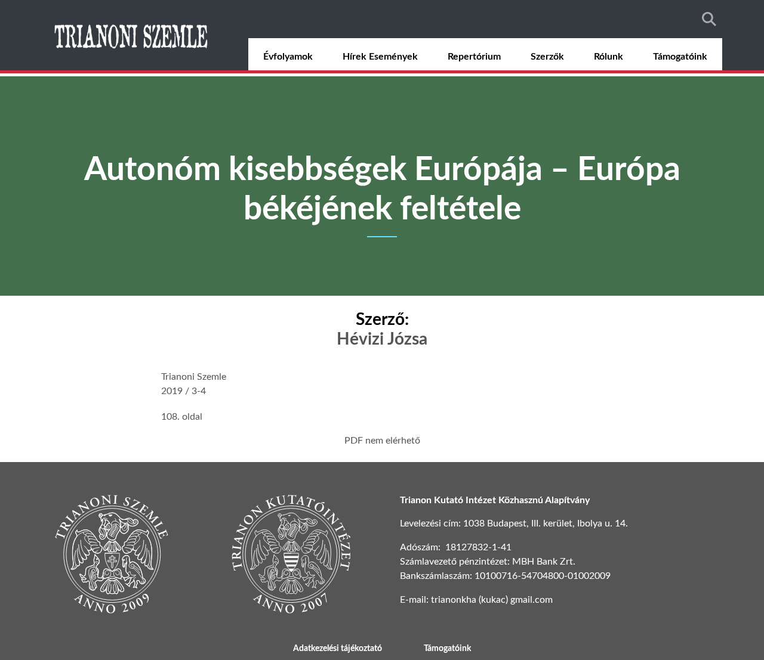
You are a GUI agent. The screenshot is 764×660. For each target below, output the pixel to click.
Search (709, 19)
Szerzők (547, 56)
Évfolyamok (288, 56)
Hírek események (380, 56)
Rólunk (608, 56)
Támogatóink (680, 56)
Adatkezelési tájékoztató (337, 648)
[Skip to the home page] (132, 35)
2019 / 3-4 (183, 391)
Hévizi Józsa (382, 339)
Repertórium (474, 56)
